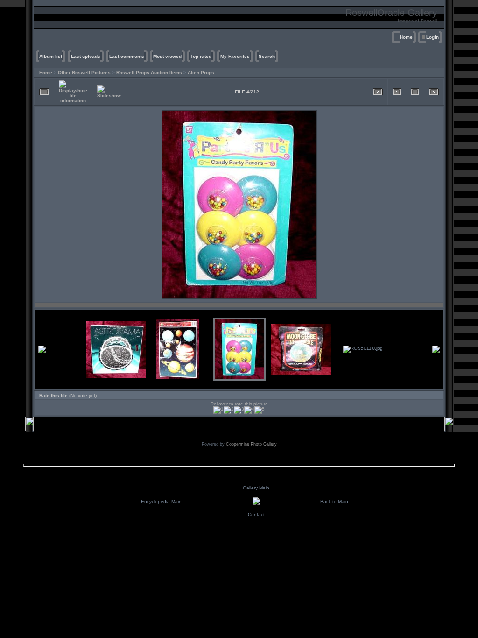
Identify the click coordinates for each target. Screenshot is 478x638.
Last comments (126, 56)
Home (406, 37)
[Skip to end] (433, 92)
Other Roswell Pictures (84, 72)
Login (432, 37)
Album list (50, 56)
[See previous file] (397, 92)
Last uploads (85, 56)
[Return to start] (377, 92)
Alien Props (201, 72)
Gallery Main (256, 487)
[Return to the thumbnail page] (44, 92)
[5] (259, 410)
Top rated (200, 56)
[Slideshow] (109, 91)
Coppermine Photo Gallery (251, 444)
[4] (249, 410)
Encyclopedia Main (161, 501)
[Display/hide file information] (73, 92)
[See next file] (415, 92)
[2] (229, 410)
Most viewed (167, 56)
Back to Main (334, 501)
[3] (239, 410)
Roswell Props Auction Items (149, 72)
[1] (218, 410)
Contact (256, 514)
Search (267, 56)
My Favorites (235, 56)
